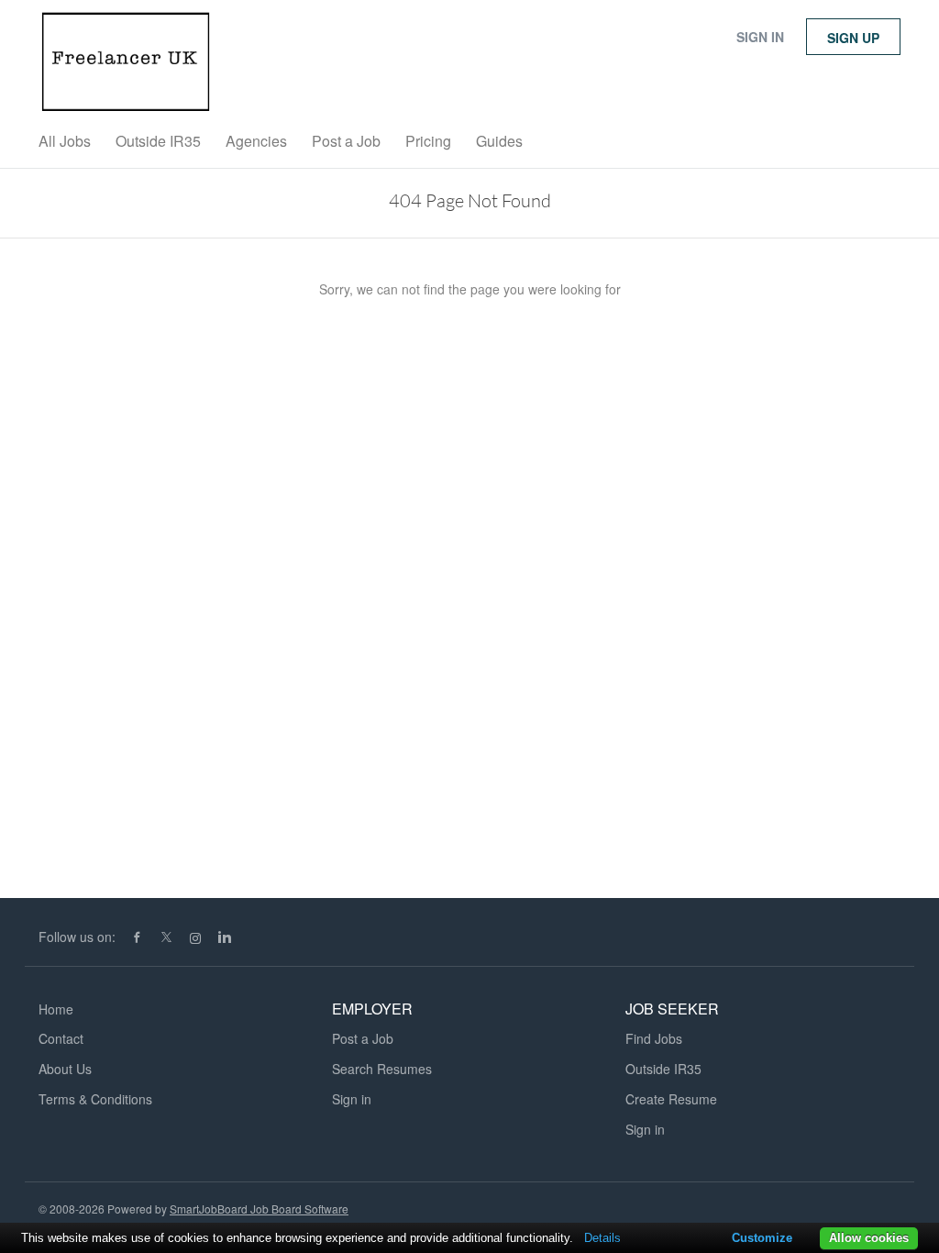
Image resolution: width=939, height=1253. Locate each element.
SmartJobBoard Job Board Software (259, 1208)
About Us (65, 1068)
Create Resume (671, 1099)
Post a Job (362, 1038)
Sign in (760, 37)
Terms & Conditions (95, 1099)
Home (56, 1009)
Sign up (853, 37)
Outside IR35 (663, 1068)
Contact (61, 1038)
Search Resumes (382, 1068)
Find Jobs (653, 1038)
